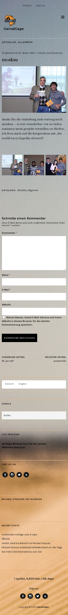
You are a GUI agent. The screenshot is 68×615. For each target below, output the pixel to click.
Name (6, 275)
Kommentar (9, 233)
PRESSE (6, 539)
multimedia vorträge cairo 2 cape (19, 534)
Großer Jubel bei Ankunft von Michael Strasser (26, 543)
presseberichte (55, 359)
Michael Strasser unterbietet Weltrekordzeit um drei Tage (32, 547)
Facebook (22, 598)
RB (45, 598)
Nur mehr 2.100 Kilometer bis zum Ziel (22, 551)
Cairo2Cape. (43, 607)
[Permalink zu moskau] (34, 111)
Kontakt (27, 6)
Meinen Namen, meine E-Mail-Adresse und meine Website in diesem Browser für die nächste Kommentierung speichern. (31, 321)
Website (6, 304)
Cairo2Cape (14, 29)
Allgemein (25, 42)
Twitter (37, 598)
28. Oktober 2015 (26, 53)
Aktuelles (9, 42)
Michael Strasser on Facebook (22, 499)
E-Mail (6, 289)
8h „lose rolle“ (13, 359)
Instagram (30, 598)
